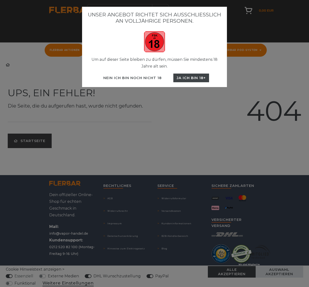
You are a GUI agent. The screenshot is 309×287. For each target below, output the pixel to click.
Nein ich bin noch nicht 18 (132, 78)
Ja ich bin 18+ (191, 78)
